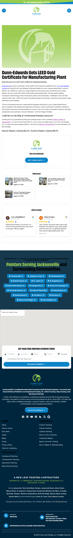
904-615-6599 (13, 516)
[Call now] (6, 515)
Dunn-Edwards (6, 86)
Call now (13, 514)
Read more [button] (9, 233)
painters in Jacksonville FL (47, 124)
